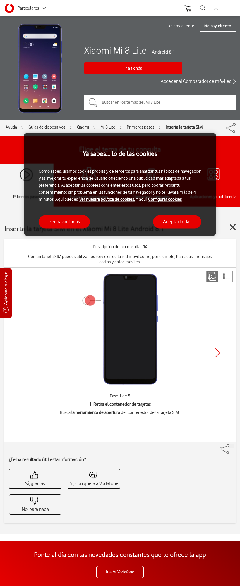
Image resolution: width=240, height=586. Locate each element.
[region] (120, 184)
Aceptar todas (177, 221)
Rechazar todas (64, 221)
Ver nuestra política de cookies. (107, 199)
